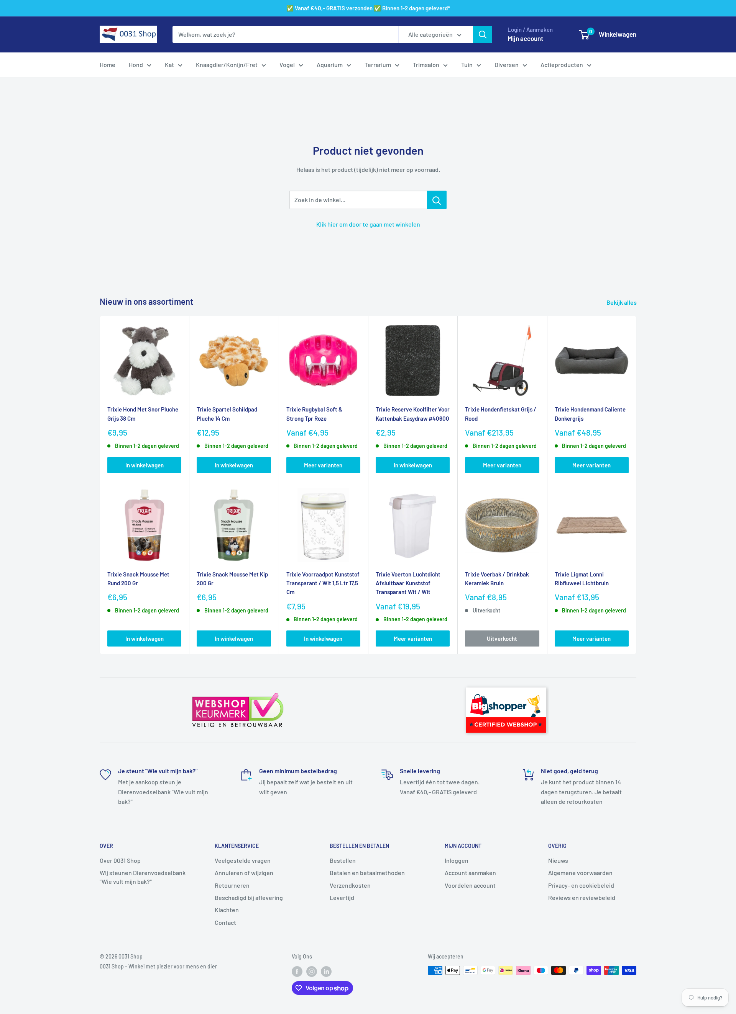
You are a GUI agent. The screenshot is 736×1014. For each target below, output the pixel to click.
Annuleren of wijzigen (244, 872)
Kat (169, 64)
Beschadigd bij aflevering (249, 897)
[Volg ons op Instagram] (311, 971)
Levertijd (342, 897)
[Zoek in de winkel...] (437, 200)
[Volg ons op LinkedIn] (326, 971)
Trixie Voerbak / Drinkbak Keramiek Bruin (497, 578)
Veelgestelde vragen (243, 860)
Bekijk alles (622, 302)
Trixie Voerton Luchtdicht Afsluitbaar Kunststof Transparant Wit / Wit (408, 583)
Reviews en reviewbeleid (581, 897)
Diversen (507, 64)
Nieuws (558, 860)
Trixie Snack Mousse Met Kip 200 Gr (232, 578)
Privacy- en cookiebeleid (581, 885)
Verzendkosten (350, 885)
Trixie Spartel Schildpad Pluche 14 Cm (227, 413)
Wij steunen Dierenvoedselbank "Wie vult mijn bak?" (143, 877)
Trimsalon (426, 64)
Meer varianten (323, 465)
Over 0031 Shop (120, 860)
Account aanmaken (470, 872)
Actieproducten (561, 64)
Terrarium (378, 64)
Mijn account (525, 38)
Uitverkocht (502, 638)
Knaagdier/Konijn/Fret (227, 64)
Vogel (287, 64)
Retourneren (232, 885)
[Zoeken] (482, 34)
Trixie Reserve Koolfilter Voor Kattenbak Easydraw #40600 (413, 413)
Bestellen (343, 860)
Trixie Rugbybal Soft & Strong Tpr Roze (314, 413)
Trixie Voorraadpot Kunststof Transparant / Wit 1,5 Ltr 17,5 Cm (323, 583)
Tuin (467, 64)
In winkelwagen (144, 465)
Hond (136, 64)
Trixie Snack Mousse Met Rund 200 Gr (138, 578)
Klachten (227, 909)
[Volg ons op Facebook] (297, 971)
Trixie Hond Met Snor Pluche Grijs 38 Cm (142, 413)
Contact (225, 922)
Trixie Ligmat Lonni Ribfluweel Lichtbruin (582, 578)
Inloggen (456, 860)
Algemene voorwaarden (580, 872)
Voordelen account (470, 885)
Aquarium (330, 64)
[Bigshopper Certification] (506, 684)
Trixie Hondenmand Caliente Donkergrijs (590, 413)
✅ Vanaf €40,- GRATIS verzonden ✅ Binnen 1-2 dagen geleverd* (368, 8)
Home (107, 64)
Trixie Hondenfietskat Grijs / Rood (500, 413)
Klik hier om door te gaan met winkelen (368, 224)
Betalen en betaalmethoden (367, 872)
